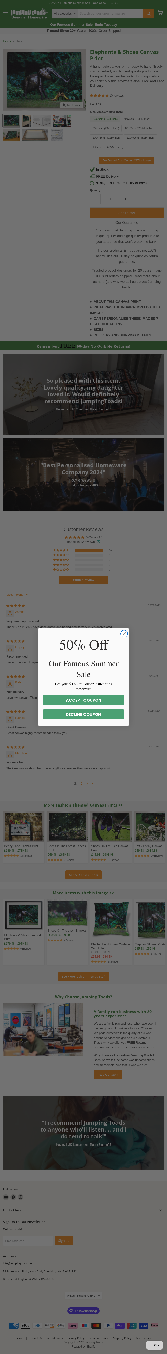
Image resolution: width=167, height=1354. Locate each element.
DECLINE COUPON (83, 714)
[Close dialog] (124, 633)
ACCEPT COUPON (83, 700)
